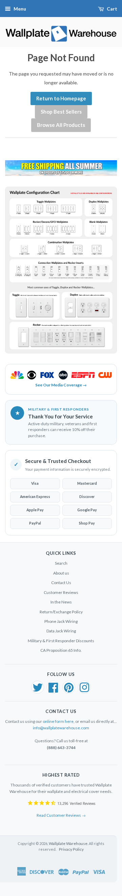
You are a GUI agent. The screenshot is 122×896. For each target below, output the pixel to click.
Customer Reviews (61, 592)
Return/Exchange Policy (61, 611)
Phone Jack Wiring (61, 621)
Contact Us (61, 582)
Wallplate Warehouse (68, 843)
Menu (20, 9)
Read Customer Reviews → (61, 815)
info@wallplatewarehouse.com (61, 727)
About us (61, 573)
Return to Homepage (61, 98)
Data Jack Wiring (61, 630)
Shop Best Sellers (61, 112)
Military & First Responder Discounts (61, 640)
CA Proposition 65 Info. (61, 650)
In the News (61, 601)
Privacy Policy (71, 849)
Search (61, 563)
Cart (112, 9)
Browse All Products (61, 125)
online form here (58, 721)
